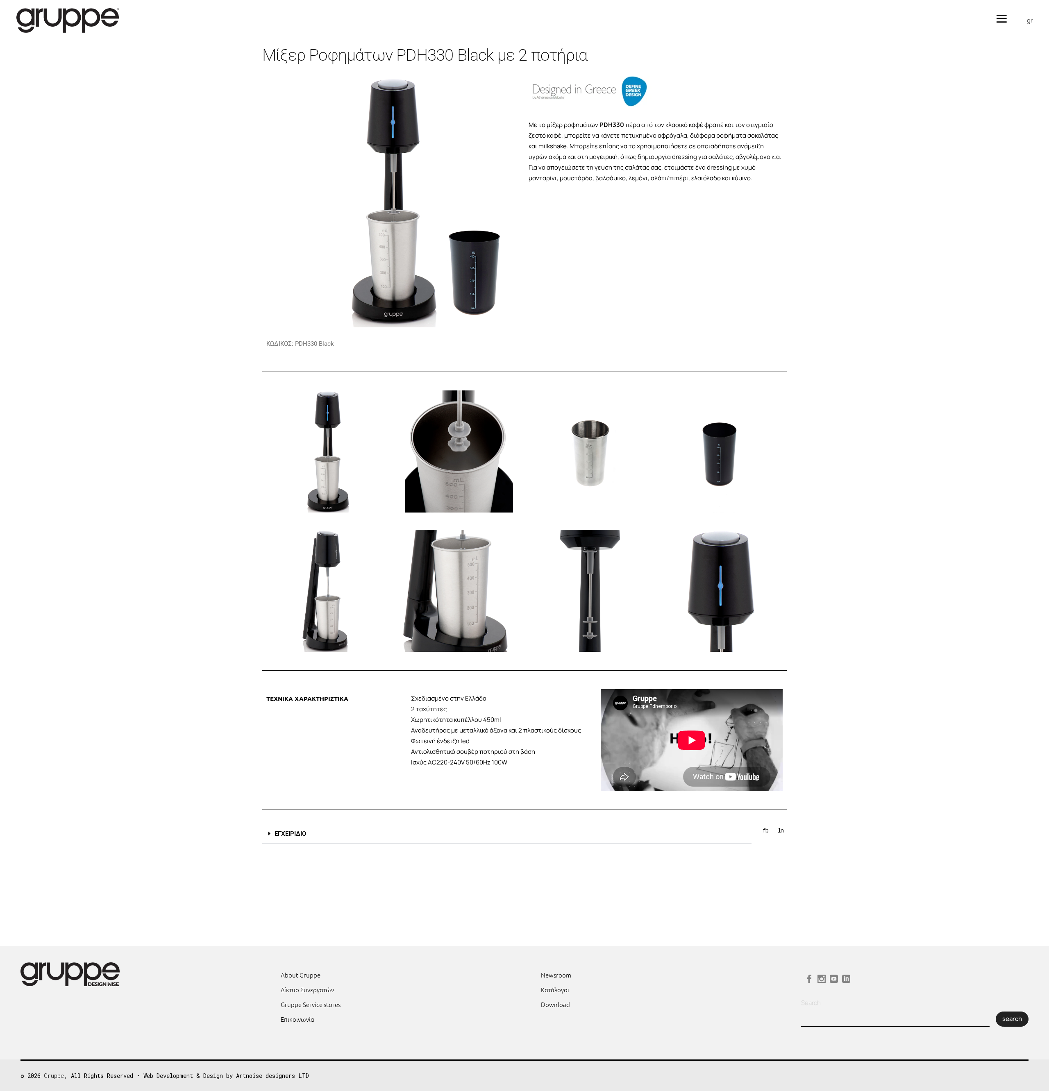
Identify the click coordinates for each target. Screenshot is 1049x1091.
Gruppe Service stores (311, 1004)
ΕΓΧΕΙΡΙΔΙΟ (290, 833)
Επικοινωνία (297, 1019)
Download (555, 1004)
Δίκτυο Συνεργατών (307, 989)
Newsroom (556, 975)
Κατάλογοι (555, 989)
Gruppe (54, 1076)
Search (811, 1002)
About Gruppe (300, 975)
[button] (507, 834)
